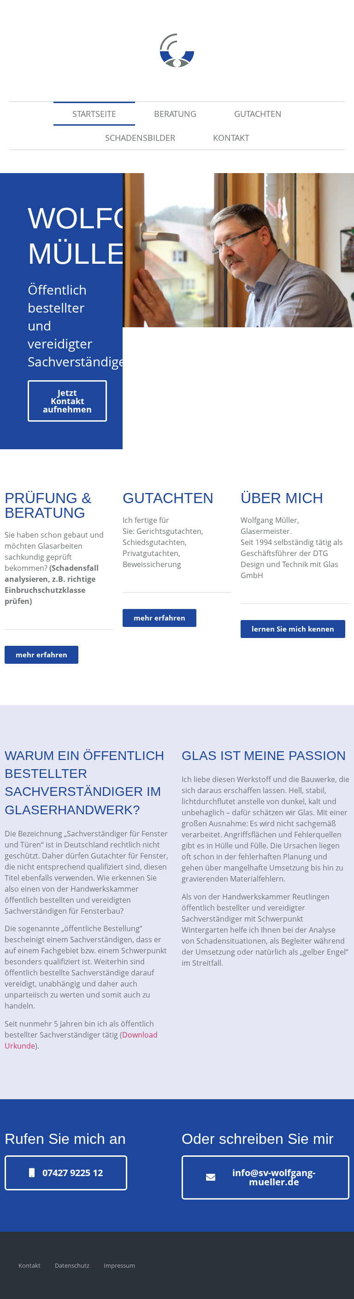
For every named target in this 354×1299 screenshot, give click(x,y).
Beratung (175, 113)
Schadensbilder (140, 137)
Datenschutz (72, 1265)
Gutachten (258, 113)
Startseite (94, 113)
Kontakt (231, 137)
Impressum (119, 1265)
